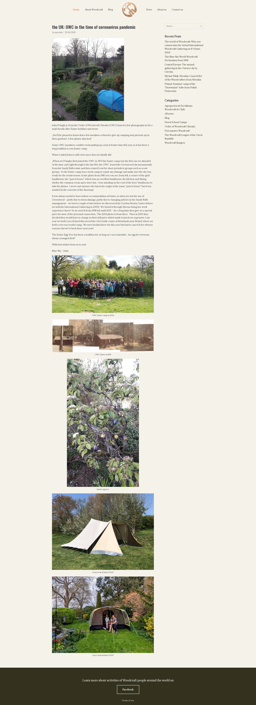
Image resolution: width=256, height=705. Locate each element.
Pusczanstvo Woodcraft (177, 130)
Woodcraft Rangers (175, 142)
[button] (128, 689)
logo (129, 9)
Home (76, 9)
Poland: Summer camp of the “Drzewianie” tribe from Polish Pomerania (181, 87)
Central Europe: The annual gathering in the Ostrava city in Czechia (181, 68)
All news (169, 113)
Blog (110, 9)
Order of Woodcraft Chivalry (180, 126)
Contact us (177, 9)
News (149, 9)
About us (162, 9)
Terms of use (128, 700)
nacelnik (59, 32)
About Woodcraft (94, 9)
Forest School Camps (176, 122)
